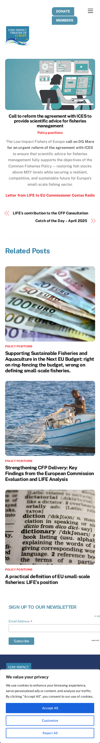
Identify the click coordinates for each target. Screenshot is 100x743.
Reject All (50, 733)
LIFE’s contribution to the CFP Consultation (50, 213)
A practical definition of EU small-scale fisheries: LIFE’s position (47, 579)
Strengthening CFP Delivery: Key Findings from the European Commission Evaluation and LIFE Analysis (49, 473)
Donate (63, 11)
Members (64, 20)
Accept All (50, 708)
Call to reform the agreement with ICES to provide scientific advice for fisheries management (50, 120)
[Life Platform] (18, 44)
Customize (50, 720)
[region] (50, 706)
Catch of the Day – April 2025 (61, 221)
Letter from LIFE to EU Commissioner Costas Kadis (50, 195)
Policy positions (50, 133)
